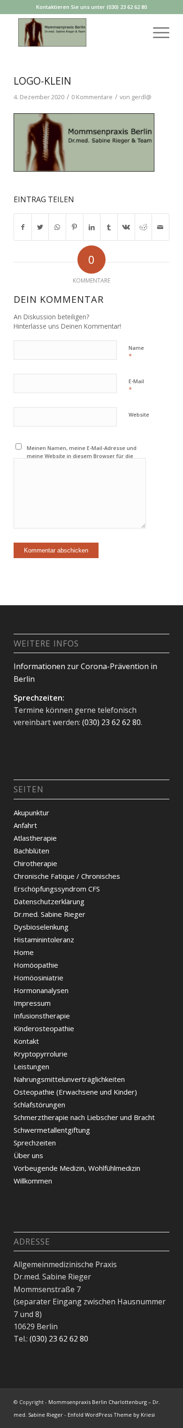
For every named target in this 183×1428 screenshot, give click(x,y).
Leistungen (31, 1066)
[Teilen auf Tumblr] (108, 227)
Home (24, 952)
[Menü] (156, 32)
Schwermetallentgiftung (52, 1130)
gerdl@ (141, 97)
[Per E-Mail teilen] (160, 227)
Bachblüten (31, 850)
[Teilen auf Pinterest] (74, 227)
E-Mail (136, 386)
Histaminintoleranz (44, 939)
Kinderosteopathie (44, 1028)
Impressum (32, 1003)
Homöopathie (36, 965)
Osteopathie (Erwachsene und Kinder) (75, 1092)
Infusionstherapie (42, 1015)
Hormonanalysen (41, 990)
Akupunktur (31, 812)
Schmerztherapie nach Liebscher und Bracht (84, 1117)
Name (136, 352)
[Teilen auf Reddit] (143, 227)
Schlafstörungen (39, 1104)
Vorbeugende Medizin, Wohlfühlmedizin (77, 1168)
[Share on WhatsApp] (57, 227)
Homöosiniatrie (38, 977)
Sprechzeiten (35, 1142)
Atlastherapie (35, 838)
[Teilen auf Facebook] (22, 227)
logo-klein (42, 80)
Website (139, 414)
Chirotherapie (35, 863)
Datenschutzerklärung (49, 901)
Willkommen (33, 1180)
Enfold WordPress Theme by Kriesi (111, 1414)
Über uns (28, 1155)
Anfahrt (25, 825)
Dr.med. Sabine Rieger (49, 914)
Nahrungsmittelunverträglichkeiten (69, 1079)
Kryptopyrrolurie (41, 1053)
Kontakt (26, 1041)
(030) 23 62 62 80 (111, 722)
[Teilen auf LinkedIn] (92, 227)
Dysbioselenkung (41, 926)
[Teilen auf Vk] (126, 227)
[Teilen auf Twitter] (40, 227)
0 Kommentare (92, 97)
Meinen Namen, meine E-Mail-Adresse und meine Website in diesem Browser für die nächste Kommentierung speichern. (82, 455)
